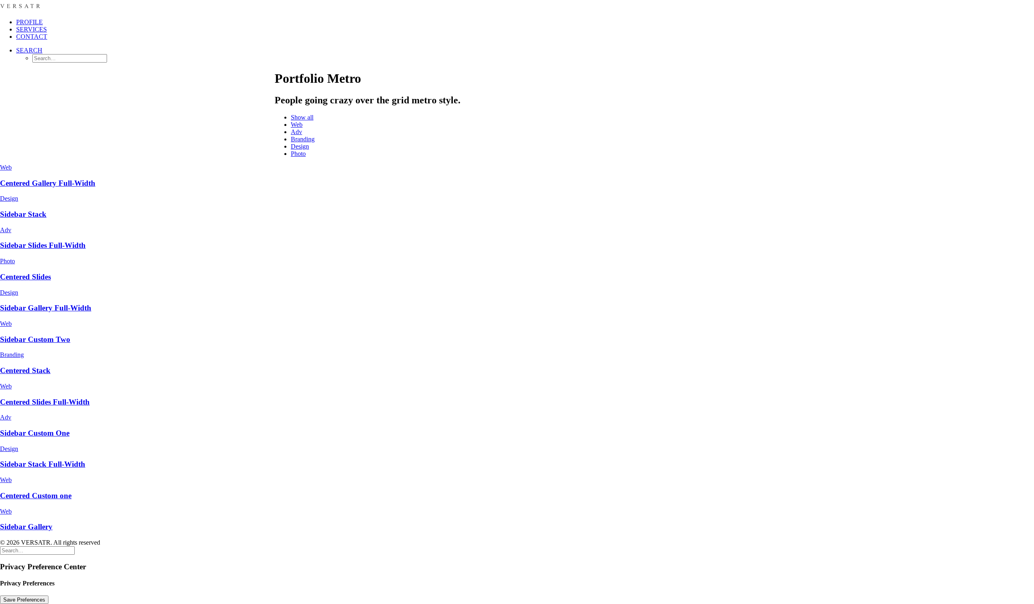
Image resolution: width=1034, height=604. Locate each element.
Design (300, 146)
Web (297, 124)
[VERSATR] (517, 6)
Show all (302, 117)
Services (31, 29)
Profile (29, 22)
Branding (303, 139)
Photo (298, 153)
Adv (296, 131)
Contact (31, 36)
